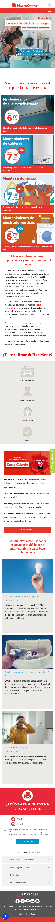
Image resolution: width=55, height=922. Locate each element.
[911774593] (18, 894)
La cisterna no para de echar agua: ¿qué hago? (27, 672)
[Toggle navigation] (49, 10)
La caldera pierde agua (16, 747)
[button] (4, 40)
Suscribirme (28, 841)
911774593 (30, 894)
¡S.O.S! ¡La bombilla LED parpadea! (22, 596)
